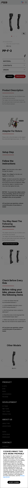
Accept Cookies (14, 482)
